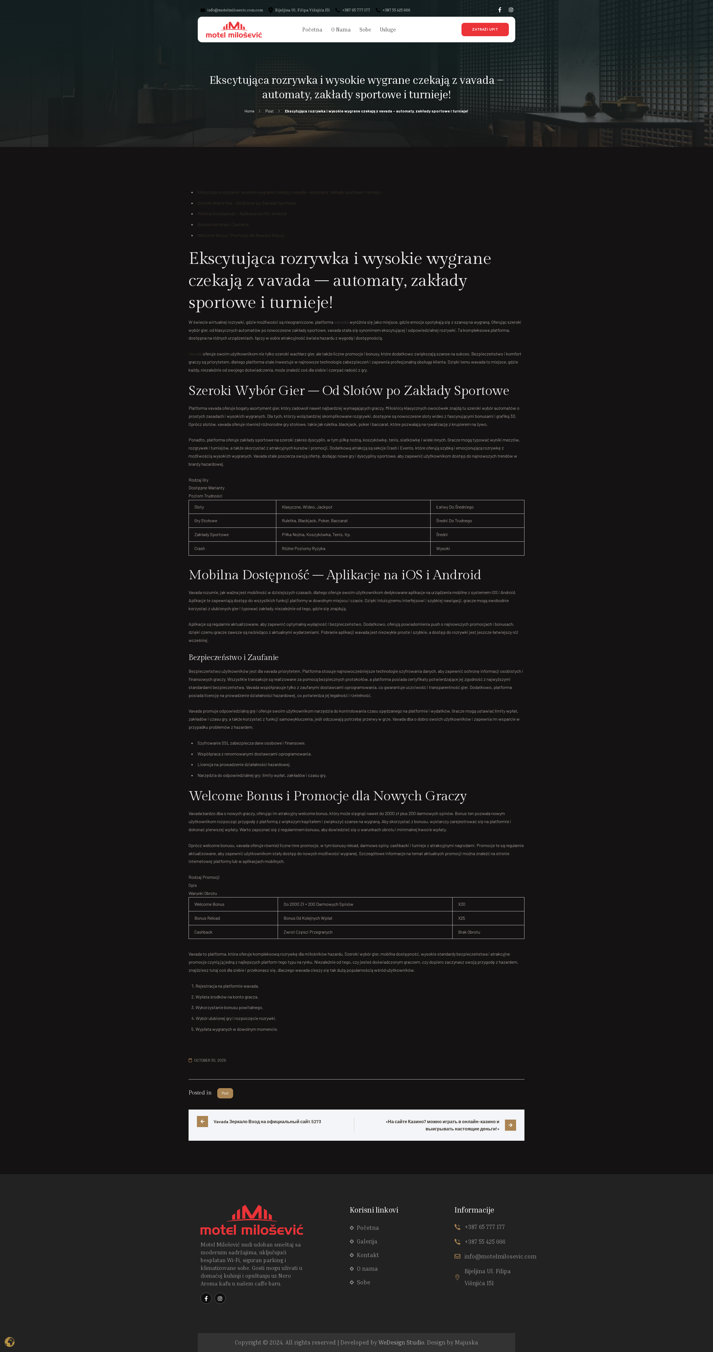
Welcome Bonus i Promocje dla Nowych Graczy (240, 235)
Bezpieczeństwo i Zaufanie (223, 224)
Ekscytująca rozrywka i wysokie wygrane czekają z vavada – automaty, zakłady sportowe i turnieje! (289, 192)
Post (225, 1093)
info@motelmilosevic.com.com (234, 10)
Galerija (367, 1241)
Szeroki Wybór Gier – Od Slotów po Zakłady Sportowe (246, 202)
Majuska (466, 1342)
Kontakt (368, 1255)
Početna (368, 1227)
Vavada (195, 353)
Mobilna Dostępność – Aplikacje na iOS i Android (241, 213)
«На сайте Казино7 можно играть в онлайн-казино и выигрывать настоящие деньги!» (443, 1125)
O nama (367, 1268)
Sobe (363, 1282)
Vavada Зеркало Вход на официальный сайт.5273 (267, 1121)
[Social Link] (500, 10)
